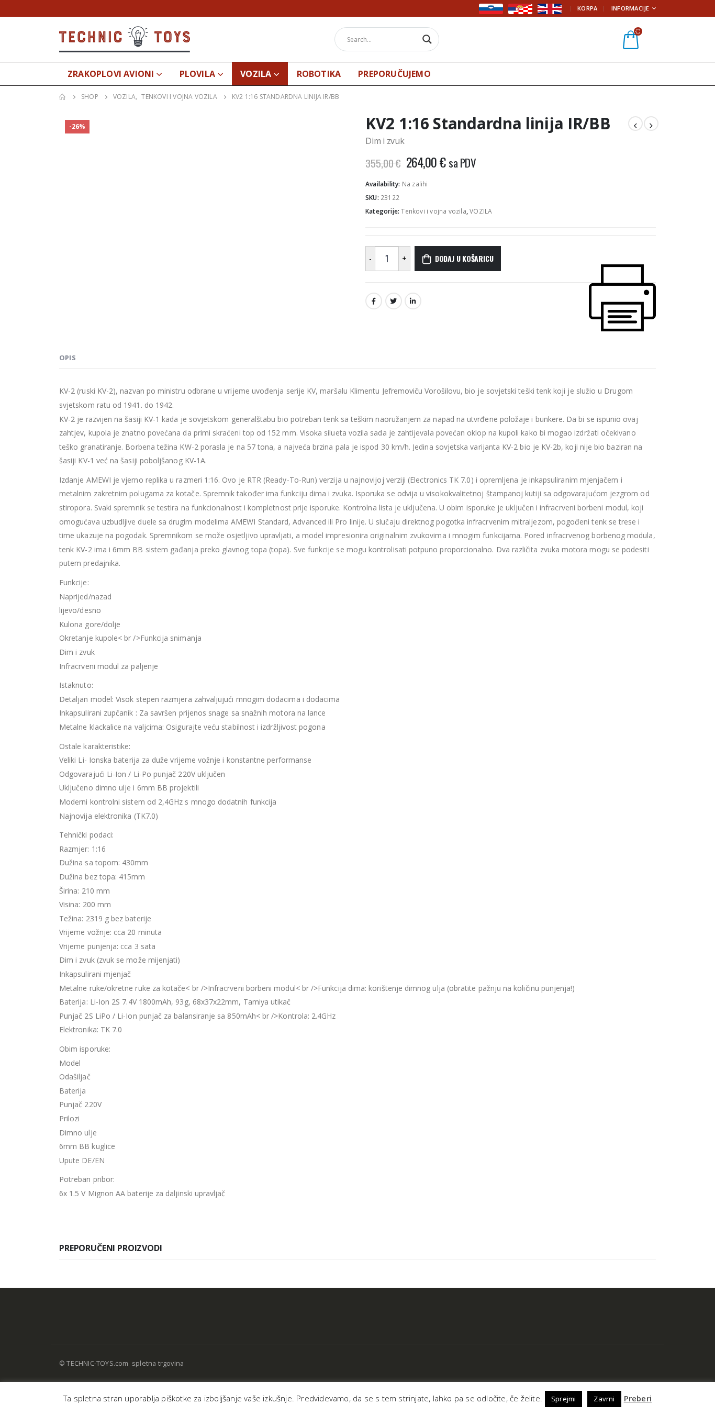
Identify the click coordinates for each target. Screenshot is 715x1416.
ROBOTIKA (319, 74)
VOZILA (255, 74)
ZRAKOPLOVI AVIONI (111, 74)
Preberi (638, 1398)
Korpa (587, 8)
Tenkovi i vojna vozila (433, 211)
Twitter (393, 301)
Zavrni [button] (604, 1398)
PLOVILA (197, 74)
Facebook (373, 301)
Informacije (630, 8)
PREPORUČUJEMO (394, 74)
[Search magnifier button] (427, 39)
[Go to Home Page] (62, 97)
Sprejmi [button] (563, 1398)
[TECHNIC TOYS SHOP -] (124, 39)
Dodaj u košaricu (464, 258)
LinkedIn (413, 301)
